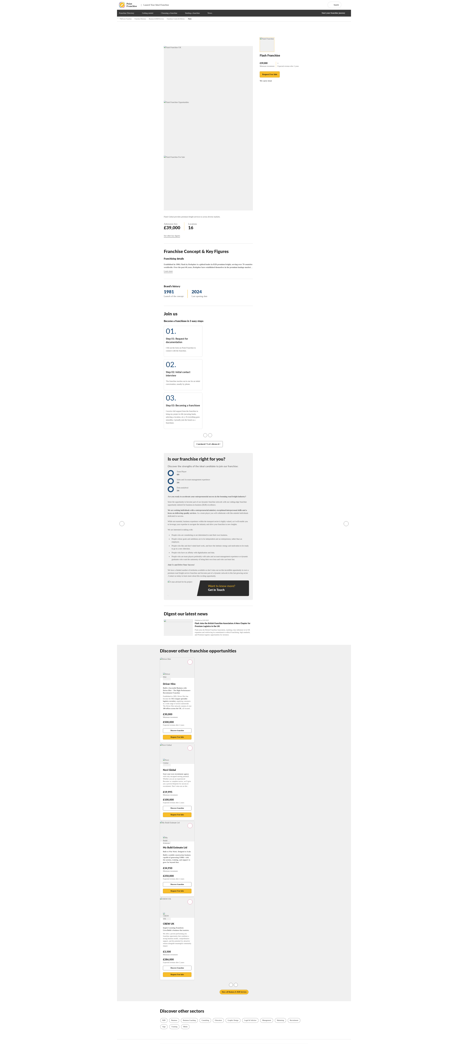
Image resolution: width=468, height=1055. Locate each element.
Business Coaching (189, 1020)
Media (185, 1027)
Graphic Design (233, 1020)
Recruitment (294, 1020)
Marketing (280, 1020)
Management (266, 1020)
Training (174, 1027)
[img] (137, 13)
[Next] (346, 523)
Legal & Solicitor (250, 1020)
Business (174, 1020)
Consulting (205, 1020)
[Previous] (121, 523)
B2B (163, 1020)
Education (218, 1020)
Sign (164, 1027)
